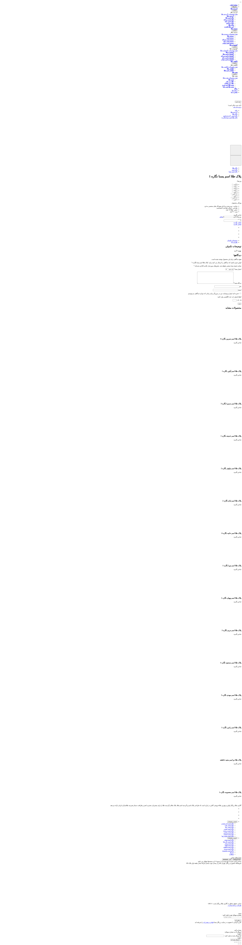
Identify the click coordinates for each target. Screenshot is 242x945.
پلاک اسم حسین (229, 829)
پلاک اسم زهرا (229, 825)
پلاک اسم (234, 170)
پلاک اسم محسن (228, 832)
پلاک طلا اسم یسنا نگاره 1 (229, 117)
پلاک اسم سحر (229, 843)
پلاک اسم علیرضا (228, 842)
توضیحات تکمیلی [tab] (232, 240)
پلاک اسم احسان (228, 834)
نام (240, 286)
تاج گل (232, 852)
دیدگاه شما (237, 283)
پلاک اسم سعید (229, 840)
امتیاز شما (237, 269)
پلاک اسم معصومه (228, 851)
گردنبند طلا (234, 112)
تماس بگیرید (237, 222)
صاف (221, 217)
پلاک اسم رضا (229, 827)
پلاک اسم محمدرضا (228, 836)
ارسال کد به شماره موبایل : (232, 932)
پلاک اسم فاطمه (228, 847)
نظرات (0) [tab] (234, 242)
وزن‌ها (239, 217)
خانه (236, 110)
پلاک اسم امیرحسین (227, 823)
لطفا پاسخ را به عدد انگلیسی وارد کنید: (229, 297)
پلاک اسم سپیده (229, 849)
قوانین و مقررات (208, 922)
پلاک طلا (234, 114)
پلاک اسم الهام (229, 845)
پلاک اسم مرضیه (228, 831)
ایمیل (239, 290)
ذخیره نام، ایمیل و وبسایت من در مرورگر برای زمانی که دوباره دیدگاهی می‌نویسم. (213, 293)
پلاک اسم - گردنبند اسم (230, 116)
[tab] (232, 822)
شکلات (231, 854)
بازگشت (234, 10)
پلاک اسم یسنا (233, 171)
